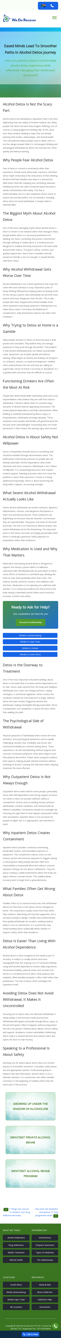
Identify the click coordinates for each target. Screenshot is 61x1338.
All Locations (16, 1307)
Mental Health (16, 1260)
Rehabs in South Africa (30, 654)
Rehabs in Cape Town (30, 641)
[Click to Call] (55, 1326)
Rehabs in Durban (30, 648)
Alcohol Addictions (16, 1237)
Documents (44, 1307)
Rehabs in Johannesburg (30, 635)
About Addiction (44, 1292)
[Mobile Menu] (54, 17)
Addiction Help (45, 1299)
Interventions (45, 1237)
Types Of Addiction (45, 1252)
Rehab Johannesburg (16, 1292)
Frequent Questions (45, 1245)
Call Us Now (32, 1334)
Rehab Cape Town (16, 1299)
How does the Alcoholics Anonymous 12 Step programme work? (46, 1212)
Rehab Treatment (16, 1252)
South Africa (16, 1284)
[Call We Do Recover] (52, 5)
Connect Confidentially (30, 622)
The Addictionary (45, 1260)
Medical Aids (45, 1284)
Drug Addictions (16, 1245)
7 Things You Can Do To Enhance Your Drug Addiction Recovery (16, 1212)
